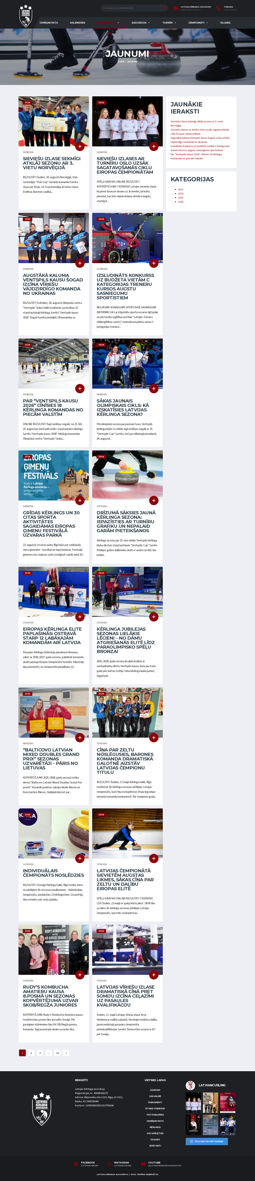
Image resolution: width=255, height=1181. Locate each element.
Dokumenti (155, 1102)
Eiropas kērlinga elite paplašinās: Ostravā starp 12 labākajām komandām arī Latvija (52, 635)
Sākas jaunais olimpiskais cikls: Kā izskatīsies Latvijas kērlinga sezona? (123, 407)
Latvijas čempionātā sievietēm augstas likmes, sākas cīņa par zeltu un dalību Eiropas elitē (125, 879)
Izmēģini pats (49, 22)
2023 (180, 189)
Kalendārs (77, 22)
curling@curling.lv (191, 10)
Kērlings (155, 1127)
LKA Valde (155, 1096)
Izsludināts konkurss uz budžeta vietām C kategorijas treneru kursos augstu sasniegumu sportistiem (125, 286)
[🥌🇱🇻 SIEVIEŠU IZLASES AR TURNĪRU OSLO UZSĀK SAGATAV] (193, 1102)
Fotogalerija (155, 1114)
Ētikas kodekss (155, 1108)
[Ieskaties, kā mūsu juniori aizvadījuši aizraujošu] (210, 1102)
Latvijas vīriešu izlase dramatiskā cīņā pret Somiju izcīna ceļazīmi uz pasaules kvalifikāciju (125, 996)
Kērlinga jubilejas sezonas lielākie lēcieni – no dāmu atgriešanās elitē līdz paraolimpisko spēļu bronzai (126, 640)
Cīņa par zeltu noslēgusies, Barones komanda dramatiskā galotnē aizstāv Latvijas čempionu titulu (125, 761)
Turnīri (167, 22)
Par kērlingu (107, 22)
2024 (180, 194)
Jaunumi (155, 1090)
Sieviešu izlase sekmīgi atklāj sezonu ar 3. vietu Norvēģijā (51, 163)
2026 (180, 202)
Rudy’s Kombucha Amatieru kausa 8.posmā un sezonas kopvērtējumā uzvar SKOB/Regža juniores (50, 996)
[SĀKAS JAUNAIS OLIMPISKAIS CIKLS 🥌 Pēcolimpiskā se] (227, 1125)
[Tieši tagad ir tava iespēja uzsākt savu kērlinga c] (193, 1125)
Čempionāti (196, 22)
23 (57, 1053)
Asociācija (139, 22)
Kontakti (155, 1145)
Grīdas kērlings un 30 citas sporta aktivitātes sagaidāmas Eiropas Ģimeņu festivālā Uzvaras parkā (51, 524)
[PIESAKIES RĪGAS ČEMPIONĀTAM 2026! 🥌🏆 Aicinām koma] (210, 1125)
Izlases (225, 22)
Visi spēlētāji (155, 1133)
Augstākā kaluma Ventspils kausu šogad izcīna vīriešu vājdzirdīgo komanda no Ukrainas (53, 284)
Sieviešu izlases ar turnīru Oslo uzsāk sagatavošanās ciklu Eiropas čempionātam (125, 165)
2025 (180, 198)
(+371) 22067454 (230, 10)
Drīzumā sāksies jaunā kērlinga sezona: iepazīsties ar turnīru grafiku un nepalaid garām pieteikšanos (126, 521)
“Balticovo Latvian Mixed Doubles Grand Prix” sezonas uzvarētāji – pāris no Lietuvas (51, 759)
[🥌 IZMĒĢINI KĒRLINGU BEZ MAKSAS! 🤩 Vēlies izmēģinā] (227, 1102)
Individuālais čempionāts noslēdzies (53, 873)
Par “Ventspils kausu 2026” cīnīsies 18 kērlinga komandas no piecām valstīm (53, 407)
